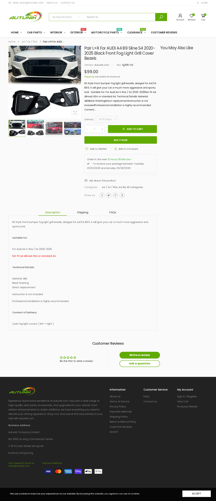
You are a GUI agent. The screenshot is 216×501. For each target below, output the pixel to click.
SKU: (119, 65)
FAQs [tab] (112, 212)
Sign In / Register (187, 396)
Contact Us (150, 401)
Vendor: (89, 65)
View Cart (182, 401)
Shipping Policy (119, 416)
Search (114, 432)
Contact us (68, 2)
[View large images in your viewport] (75, 112)
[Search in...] (161, 17)
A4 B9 (122, 187)
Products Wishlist (187, 406)
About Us (115, 396)
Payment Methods (121, 411)
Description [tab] (52, 212)
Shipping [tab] (82, 212)
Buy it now (121, 140)
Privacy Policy (118, 406)
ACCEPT (196, 493)
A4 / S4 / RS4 (110, 187)
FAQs (146, 396)
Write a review (139, 355)
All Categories (135, 187)
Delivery (89, 119)
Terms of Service (119, 401)
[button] (76, 82)
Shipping (89, 76)
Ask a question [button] (139, 363)
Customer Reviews (121, 426)
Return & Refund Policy (123, 421)
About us (52, 2)
